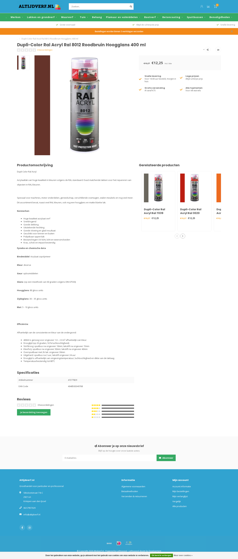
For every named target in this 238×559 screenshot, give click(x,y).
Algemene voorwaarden (133, 486)
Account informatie (181, 486)
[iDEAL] (119, 543)
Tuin (83, 17)
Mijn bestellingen (180, 491)
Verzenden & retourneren (134, 496)
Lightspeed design (137, 551)
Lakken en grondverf (41, 17)
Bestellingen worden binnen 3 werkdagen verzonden (119, 31)
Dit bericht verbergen (161, 555)
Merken (16, 17)
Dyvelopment (155, 551)
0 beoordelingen (44, 50)
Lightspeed (122, 551)
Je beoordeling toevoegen (33, 412)
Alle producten (179, 506)
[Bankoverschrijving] (109, 543)
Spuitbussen (195, 17)
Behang (97, 17)
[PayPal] (129, 543)
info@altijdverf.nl (31, 514)
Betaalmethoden (129, 491)
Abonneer (167, 457)
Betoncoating (171, 17)
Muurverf (67, 17)
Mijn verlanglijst (180, 496)
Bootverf (150, 17)
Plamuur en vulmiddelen (122, 17)
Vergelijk (176, 501)
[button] (177, 236)
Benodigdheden (220, 17)
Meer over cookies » (183, 555)
